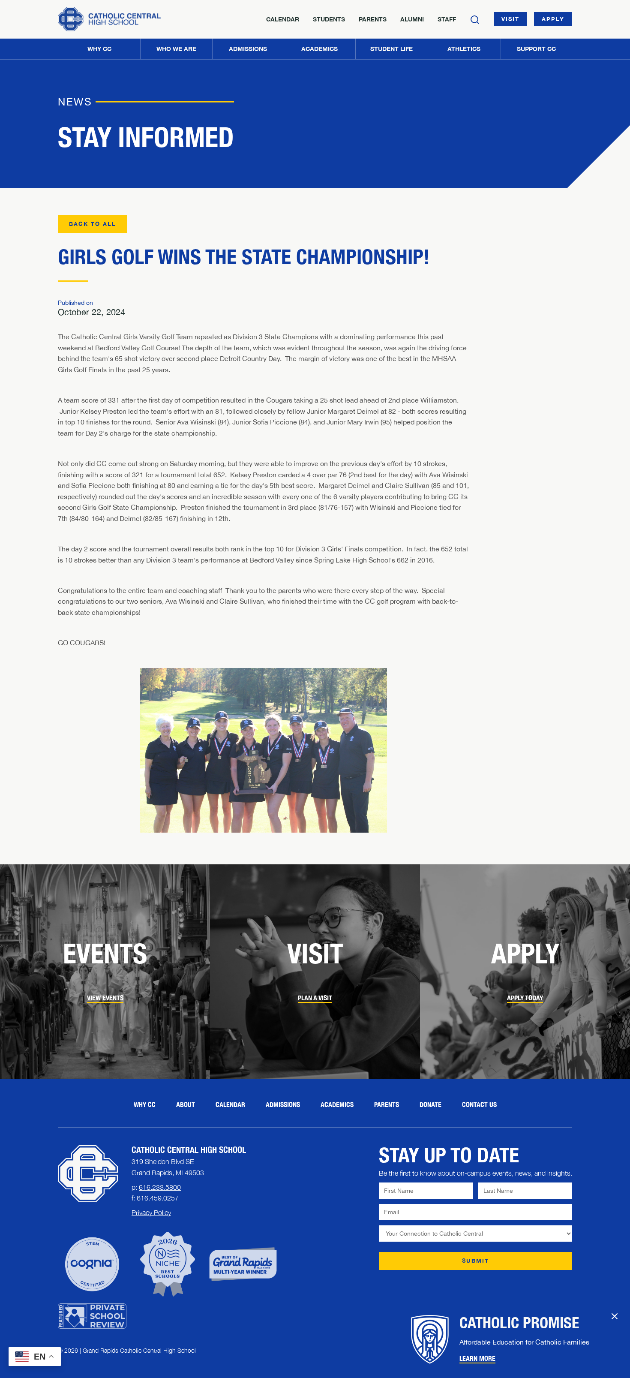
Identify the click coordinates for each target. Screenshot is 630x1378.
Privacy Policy (151, 1212)
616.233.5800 (160, 1187)
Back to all (92, 223)
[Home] (109, 19)
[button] (176, 49)
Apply (553, 18)
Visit (510, 18)
